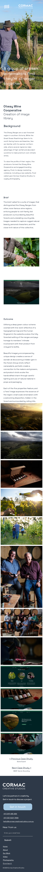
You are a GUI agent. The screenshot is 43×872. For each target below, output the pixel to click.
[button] (7, 6)
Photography (8, 860)
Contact (7, 863)
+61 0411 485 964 (10, 814)
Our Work (6, 853)
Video (5, 857)
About (5, 850)
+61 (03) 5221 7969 (10, 818)
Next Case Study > (21, 767)
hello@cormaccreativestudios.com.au (18, 821)
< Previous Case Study (21, 758)
